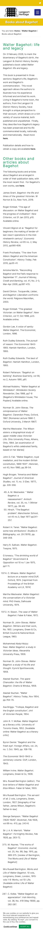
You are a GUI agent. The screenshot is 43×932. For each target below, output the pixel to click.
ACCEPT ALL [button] (25, 926)
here (5, 138)
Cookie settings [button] (10, 927)
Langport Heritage (24, 13)
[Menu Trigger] (37, 12)
